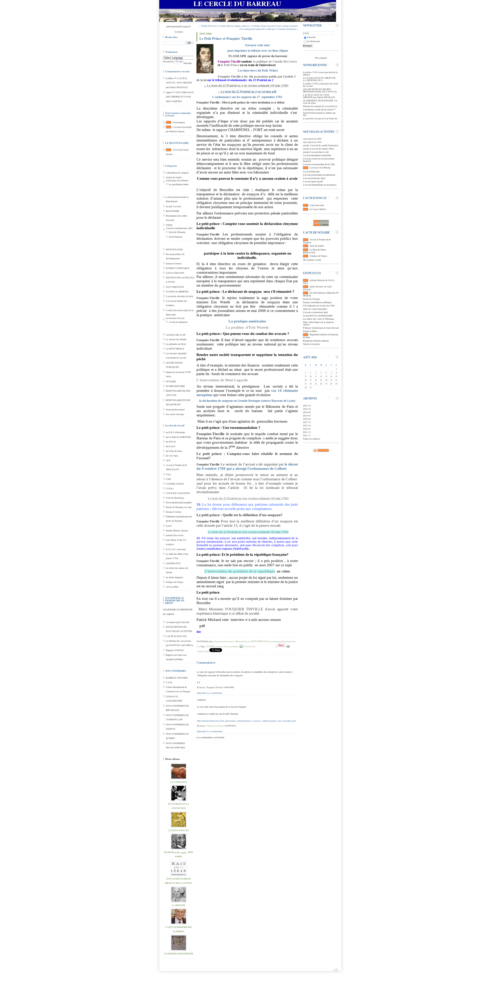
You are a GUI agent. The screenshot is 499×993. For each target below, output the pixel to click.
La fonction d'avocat (175, 317)
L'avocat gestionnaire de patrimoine (319, 174)
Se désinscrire (313, 41)
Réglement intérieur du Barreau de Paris (320, 336)
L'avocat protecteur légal (314, 178)
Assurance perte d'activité (177, 622)
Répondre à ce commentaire (209, 692)
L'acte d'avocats (317, 205)
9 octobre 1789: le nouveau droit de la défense (320, 73)
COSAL (170, 488)
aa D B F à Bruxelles (175, 432)
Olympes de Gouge (215, 725)
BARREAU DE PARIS (177, 677)
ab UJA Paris (172, 455)
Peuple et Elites (310, 331)
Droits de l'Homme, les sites (179, 507)
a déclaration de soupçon (177, 172)
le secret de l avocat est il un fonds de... (321, 118)
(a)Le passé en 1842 (312, 141)
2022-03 (307, 428)
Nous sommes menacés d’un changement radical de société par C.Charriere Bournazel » (268, 27)
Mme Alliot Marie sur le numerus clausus (318, 323)
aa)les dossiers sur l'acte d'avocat (317, 288)
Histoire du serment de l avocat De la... (321, 106)
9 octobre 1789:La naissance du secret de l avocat (320, 84)
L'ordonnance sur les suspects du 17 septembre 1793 (247, 97)
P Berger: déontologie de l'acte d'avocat (321, 327)
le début (169, 78)
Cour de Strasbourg (175, 497)
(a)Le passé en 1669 (312, 138)
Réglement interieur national (316, 340)
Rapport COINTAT (175, 650)
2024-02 (307, 418)
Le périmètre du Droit (176, 343)
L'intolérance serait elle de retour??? (319, 109)
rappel (169, 92)
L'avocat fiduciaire (311, 171)
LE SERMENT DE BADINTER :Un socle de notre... (320, 101)
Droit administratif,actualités (179, 502)
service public (172, 586)
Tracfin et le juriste (311, 343)
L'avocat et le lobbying (320, 167)
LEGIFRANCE (173, 563)
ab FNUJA (171, 441)
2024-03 (307, 415)
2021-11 (307, 435)
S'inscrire (311, 37)
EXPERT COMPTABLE (177, 268)
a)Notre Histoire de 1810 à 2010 (318, 282)
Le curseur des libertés (176, 339)
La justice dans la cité (175, 334)
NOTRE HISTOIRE (175, 386)
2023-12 (307, 422)
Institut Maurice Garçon (177, 530)
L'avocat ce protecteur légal (315, 312)
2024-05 (307, 412)
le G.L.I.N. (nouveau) (176, 549)
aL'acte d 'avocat (173, 206)
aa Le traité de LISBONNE (178, 436)
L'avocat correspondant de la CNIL (319, 164)
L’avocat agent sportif (313, 181)
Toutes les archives (311, 438)
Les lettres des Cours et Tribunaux (318, 318)
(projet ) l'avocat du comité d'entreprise (320, 145)
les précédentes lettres (179, 184)
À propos (178, 31)
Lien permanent (274, 641)
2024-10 (307, 408)
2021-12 (307, 432)
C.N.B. (169, 682)
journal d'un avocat (174, 535)
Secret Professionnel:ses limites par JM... (319, 114)
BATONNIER (172, 210)
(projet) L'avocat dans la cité (316, 151)
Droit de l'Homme (177, 232)
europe (219, 646)
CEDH (169, 225)
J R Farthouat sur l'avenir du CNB (318, 305)
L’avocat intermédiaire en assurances (319, 184)
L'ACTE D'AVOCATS (176, 636)
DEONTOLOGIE (174, 249)
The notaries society (312, 259)
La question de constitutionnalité (318, 315)
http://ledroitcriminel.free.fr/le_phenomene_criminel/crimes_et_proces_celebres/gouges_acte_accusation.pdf (246, 720)
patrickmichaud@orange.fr (178, 26)
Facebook (248, 646)
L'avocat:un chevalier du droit (179, 296)
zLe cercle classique (175, 414)
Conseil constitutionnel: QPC (179, 228)
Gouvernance (179, 122)
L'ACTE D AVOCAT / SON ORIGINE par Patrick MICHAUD (179, 83)
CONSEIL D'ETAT (175, 483)
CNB (168, 479)
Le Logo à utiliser (318, 209)
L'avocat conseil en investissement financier (318, 159)
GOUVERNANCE (175, 286)
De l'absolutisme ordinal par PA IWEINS (321, 294)
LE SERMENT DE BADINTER (178, 953)
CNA (168, 474)
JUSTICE (211, 646)
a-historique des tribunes (177, 180)
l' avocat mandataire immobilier (317, 155)
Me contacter (321, 57)
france (226, 646)
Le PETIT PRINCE (175, 348)
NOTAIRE (171, 381)
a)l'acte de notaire (174, 177)
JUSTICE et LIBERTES (177, 291)
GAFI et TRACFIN (175, 272)
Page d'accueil (268, 25)
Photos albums (172, 759)
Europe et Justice (173, 263)
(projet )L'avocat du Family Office (318, 148)
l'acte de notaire (317, 245)
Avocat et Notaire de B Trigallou (317, 241)
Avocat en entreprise (178, 321)
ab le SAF (170, 446)
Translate (187, 63)
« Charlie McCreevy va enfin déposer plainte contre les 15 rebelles (229, 25)
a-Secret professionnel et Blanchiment (230, 641)
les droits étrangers (174, 577)
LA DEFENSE (178, 905)
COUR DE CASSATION (178, 493)
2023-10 (307, 425)
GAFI (169, 525)
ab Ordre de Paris (174, 450)
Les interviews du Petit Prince (258, 70)
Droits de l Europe (311, 298)
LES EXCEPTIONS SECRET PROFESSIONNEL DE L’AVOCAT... (320, 90)
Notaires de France (174, 581)
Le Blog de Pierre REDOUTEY (314, 251)
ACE (168, 460)
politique (234, 646)
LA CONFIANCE (178, 782)
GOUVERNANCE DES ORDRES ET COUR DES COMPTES (180, 97)
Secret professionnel (175, 409)
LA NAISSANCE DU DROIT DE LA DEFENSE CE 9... (319, 79)
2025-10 (307, 405)
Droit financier (175, 236)
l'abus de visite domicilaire (315, 308)
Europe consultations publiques (317, 302)
